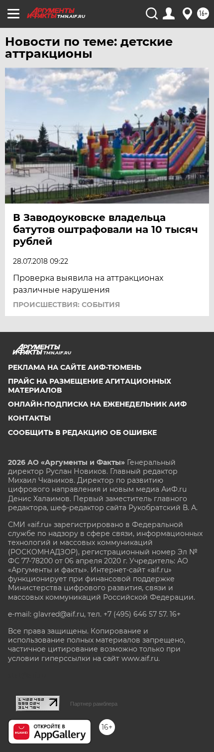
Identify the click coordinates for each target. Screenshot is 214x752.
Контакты (29, 418)
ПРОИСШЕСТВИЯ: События (66, 304)
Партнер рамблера (93, 704)
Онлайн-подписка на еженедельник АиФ (97, 404)
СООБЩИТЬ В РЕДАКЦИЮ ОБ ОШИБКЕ (82, 432)
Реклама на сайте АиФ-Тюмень (74, 367)
